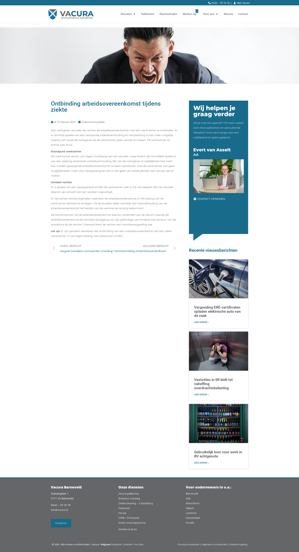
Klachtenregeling (238, 544)
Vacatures (61, 523)
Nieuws (228, 14)
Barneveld (192, 493)
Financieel (124, 508)
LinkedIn (127, 544)
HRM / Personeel (128, 517)
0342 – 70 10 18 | (222, 3)
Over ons (208, 14)
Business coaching (129, 498)
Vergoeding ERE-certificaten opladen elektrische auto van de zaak (217, 311)
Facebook (116, 544)
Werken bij (190, 13)
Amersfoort (193, 503)
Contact (243, 14)
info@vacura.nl (59, 509)
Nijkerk (190, 508)
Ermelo (190, 522)
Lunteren (191, 513)
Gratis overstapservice (132, 522)
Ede (188, 498)
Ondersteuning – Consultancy (135, 503)
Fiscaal (122, 513)
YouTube (138, 544)
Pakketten (147, 14)
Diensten (126, 14)
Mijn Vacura (243, 3)
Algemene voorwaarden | (215, 544)
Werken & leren (127, 529)
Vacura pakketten (128, 493)
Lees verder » (201, 322)
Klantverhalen (169, 14)
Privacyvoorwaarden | (190, 544)
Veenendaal (193, 517)
